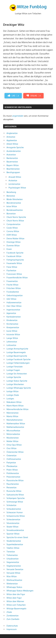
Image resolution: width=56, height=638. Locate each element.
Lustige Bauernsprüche (17, 356)
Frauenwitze (12, 281)
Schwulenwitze (13, 519)
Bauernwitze (12, 161)
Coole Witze (12, 227)
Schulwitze (11, 505)
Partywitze (11, 462)
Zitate (9, 612)
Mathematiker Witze (16, 423)
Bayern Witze (13, 165)
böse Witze (12, 206)
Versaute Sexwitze (15, 569)
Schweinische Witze (16, 516)
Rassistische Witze (15, 480)
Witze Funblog (32, 6)
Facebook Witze (14, 256)
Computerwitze (13, 224)
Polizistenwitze (13, 476)
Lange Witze (12, 338)
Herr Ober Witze (14, 306)
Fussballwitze (13, 291)
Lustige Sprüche (14, 377)
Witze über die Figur (16, 594)
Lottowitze (11, 345)
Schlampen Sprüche (16, 498)
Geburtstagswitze (15, 295)
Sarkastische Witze (15, 494)
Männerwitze (12, 413)
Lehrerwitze (12, 341)
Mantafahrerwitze (15, 420)
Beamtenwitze (13, 169)
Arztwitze (13, 180)
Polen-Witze (12, 469)
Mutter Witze (12, 441)
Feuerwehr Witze (14, 263)
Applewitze (12, 140)
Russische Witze (14, 491)
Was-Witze (12, 576)
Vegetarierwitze (14, 566)
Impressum (12, 629)
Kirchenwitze (12, 324)
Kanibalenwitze (14, 316)
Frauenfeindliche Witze (17, 277)
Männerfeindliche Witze (17, 409)
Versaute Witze (13, 573)
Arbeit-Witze (12, 144)
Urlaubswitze (12, 558)
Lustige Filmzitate (15, 366)
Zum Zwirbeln (13, 619)
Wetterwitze (12, 583)
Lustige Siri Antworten (17, 373)
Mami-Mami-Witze (15, 405)
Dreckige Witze (14, 242)
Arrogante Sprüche (15, 147)
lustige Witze (12, 391)
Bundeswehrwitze (15, 210)
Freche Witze (12, 284)
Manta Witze (12, 416)
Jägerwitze (11, 313)
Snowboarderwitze (15, 530)
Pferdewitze (12, 466)
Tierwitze (11, 551)
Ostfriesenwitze (14, 459)
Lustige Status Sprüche (17, 381)
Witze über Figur (14, 598)
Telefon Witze (13, 548)
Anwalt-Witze (15, 177)
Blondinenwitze (14, 203)
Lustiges (10, 398)
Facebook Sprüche (15, 252)
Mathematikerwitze (15, 427)
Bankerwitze (12, 158)
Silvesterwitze (13, 523)
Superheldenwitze (15, 544)
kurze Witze (12, 331)
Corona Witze (13, 231)
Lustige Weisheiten (15, 384)
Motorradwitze (13, 434)
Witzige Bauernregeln (16, 608)
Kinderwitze (12, 320)
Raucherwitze (13, 484)
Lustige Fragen (13, 370)
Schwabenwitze (14, 509)
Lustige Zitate (13, 395)
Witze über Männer (15, 601)
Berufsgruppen (13, 172)
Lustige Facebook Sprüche (18, 359)
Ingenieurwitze (13, 309)
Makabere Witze (14, 402)
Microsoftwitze (13, 430)
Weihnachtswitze (14, 580)
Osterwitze (11, 455)
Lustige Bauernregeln (16, 352)
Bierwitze (11, 196)
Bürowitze (11, 213)
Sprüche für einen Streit (17, 537)
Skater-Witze (12, 526)
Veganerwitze (13, 562)
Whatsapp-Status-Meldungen (20, 590)
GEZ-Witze (11, 299)
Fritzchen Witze (14, 288)
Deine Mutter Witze (15, 238)
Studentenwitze (14, 541)
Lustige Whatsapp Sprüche (19, 388)
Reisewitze (11, 487)
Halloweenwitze (14, 302)
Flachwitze (11, 270)
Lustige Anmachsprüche (17, 348)
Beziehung (11, 192)
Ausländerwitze (14, 151)
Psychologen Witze (17, 187)
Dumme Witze (13, 245)
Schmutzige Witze (15, 501)
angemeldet (17, 116)
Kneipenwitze (13, 327)
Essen (9, 249)
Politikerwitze (13, 473)
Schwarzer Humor (15, 512)
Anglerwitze (12, 133)
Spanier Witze (13, 533)
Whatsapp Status (14, 587)
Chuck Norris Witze (15, 220)
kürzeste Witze (13, 334)
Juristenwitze (14, 184)
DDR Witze (12, 235)
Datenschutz (12, 625)
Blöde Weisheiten (15, 199)
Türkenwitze (12, 555)
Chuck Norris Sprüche (16, 217)
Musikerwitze (13, 437)
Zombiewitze (12, 615)
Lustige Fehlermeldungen (18, 363)
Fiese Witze (12, 267)
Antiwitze (11, 137)
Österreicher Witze (15, 452)
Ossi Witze (11, 448)
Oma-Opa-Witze (14, 444)
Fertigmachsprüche (15, 259)
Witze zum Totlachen (16, 605)
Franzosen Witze (14, 274)
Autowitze (11, 154)
